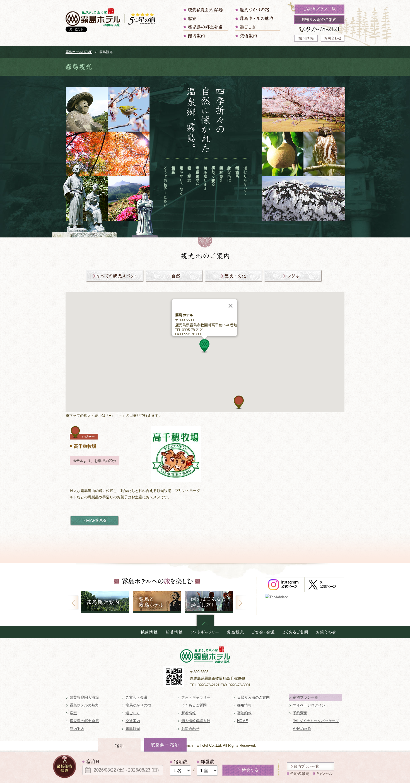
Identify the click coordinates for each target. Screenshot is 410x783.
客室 (206, 18)
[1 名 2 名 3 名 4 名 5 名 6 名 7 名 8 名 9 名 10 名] (180, 767)
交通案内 (258, 36)
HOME (242, 721)
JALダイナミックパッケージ (316, 721)
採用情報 (244, 705)
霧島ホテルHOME (79, 52)
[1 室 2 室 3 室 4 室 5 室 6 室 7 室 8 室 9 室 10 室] (207, 767)
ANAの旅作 (302, 729)
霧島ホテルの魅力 (258, 18)
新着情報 (188, 713)
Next (240, 602)
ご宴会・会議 (136, 697)
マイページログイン (309, 705)
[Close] (230, 306)
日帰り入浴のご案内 (253, 697)
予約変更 (300, 713)
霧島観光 (133, 729)
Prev (73, 602)
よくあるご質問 (194, 705)
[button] (204, 346)
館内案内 (206, 36)
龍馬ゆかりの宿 (258, 10)
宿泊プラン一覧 (305, 697)
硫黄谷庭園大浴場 (206, 10)
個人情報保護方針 (195, 721)
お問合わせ (190, 729)
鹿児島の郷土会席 (206, 26)
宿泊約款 (244, 713)
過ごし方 (258, 26)
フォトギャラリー (195, 697)
